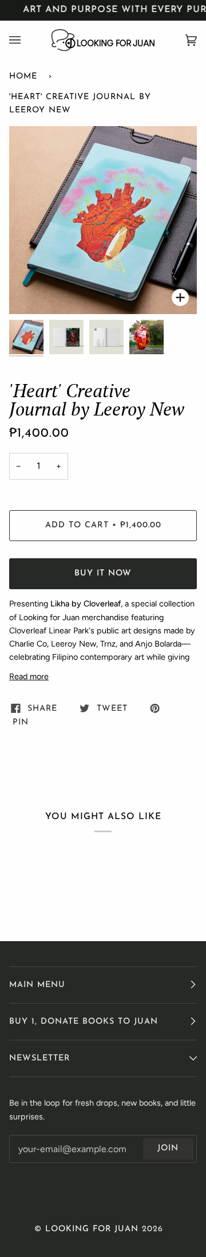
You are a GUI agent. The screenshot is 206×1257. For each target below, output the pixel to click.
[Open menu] (26, 40)
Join (168, 1148)
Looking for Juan (91, 1229)
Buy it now (103, 573)
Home (23, 76)
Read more (29, 676)
